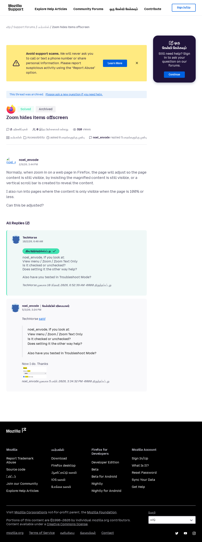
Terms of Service (42, 533)
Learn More (115, 63)
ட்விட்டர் (11, 476)
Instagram (194, 533)
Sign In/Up (184, 7)
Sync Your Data (143, 480)
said (42, 319)
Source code (15, 469)
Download (59, 458)
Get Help (138, 487)
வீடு (8, 27)
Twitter (176, 533)
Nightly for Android (106, 491)
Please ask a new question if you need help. (74, 94)
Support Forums (24, 27)
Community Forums (88, 9)
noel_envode (28, 160)
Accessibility (36, 137)
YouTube (185, 533)
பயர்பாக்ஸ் (43, 27)
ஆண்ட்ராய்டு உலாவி (64, 472)
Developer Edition (105, 462)
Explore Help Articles (51, 9)
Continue (174, 74)
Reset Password (144, 472)
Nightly (97, 484)
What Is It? (140, 465)
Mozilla (16, 431)
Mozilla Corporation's (30, 512)
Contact (107, 533)
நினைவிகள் (88, 533)
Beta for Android (104, 476)
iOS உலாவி (58, 480)
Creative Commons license (67, 524)
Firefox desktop (63, 465)
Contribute (152, 9)
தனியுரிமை (67, 533)
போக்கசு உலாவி (61, 487)
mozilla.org (14, 533)
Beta (95, 469)
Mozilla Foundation (102, 512)
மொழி (151, 512)
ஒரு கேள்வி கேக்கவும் (124, 9)
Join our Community (22, 484)
